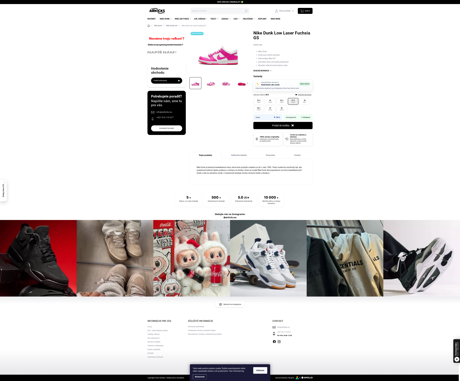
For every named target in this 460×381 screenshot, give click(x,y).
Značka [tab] (297, 155)
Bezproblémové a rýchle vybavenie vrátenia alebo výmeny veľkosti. (298, 141)
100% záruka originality (269, 137)
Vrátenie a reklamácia (155, 346)
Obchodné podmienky (196, 327)
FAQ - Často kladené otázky (157, 330)
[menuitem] (152, 18)
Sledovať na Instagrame (232, 304)
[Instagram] (279, 341)
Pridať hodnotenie (160, 80)
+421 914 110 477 (164, 117)
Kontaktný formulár (166, 128)
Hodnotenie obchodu (155, 357)
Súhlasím (260, 370)
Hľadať (246, 11)
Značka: (257, 45)
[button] (258, 101)
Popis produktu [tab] (205, 155)
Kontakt (150, 353)
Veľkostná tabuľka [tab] (239, 155)
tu (243, 371)
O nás (149, 327)
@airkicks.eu (230, 217)
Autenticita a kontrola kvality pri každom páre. (269, 140)
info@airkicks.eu (164, 112)
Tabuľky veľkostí (153, 334)
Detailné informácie (261, 70)
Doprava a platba (153, 342)
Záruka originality (153, 349)
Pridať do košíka (280, 125)
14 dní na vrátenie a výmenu (298, 136)
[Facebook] (274, 341)
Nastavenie (200, 377)
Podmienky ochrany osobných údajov (202, 330)
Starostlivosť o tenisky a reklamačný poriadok (205, 334)
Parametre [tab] (270, 155)
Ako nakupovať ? (153, 338)
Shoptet (291, 378)
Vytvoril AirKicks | (281, 378)
